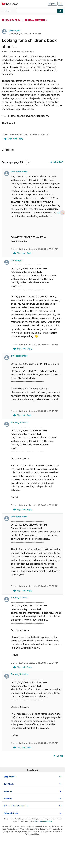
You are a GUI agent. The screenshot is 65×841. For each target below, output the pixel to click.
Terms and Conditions (43, 821)
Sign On (52, 4)
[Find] (60, 11)
